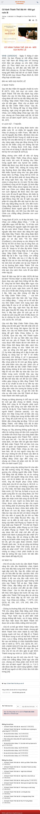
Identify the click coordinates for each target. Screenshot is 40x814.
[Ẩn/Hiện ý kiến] (18, 706)
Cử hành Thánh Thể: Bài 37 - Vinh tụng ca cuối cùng (19, 787)
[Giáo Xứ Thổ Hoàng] (20, 2)
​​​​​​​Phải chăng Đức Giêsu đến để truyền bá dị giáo (17, 739)
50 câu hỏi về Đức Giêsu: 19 (12, 750)
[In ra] (33, 20)
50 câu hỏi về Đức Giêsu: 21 (12, 755)
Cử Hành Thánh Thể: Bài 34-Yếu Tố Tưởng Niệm (18, 801)
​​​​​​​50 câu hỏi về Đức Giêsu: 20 (12, 753)
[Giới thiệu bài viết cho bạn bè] (30, 20)
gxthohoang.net (18, 813)
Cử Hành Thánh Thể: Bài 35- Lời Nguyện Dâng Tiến (19, 796)
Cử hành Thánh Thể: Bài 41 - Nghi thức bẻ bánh (18, 771)
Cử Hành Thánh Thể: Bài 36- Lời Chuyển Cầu (17, 792)
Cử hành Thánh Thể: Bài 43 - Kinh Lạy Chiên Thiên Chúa (20, 762)
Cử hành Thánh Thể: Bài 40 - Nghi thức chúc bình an (19, 776)
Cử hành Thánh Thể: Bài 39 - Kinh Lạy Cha (16, 780)
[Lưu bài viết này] (37, 20)
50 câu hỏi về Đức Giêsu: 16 (12, 736)
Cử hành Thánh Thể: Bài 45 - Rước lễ (14, 726)
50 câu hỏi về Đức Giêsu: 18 (12, 748)
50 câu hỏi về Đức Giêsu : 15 (12, 733)
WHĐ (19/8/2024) (9, 56)
